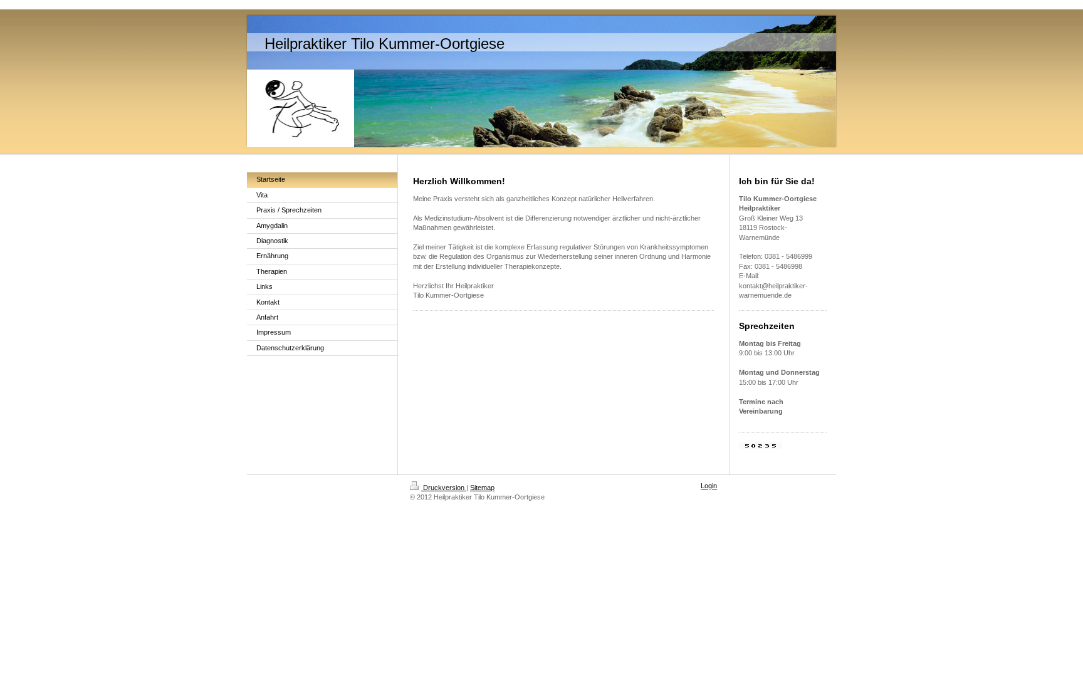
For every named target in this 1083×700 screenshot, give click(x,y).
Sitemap (482, 487)
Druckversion (443, 487)
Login (709, 485)
